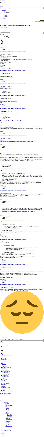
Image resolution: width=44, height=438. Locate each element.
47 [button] (2, 353)
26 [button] (2, 43)
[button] (2, 35)
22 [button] (2, 40)
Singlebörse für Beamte (9, 419)
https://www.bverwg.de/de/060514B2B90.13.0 (6, 127)
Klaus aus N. (2, 47)
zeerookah (1, 66)
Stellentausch (7, 413)
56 (5, 91)
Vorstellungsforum (8, 421)
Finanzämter (7, 411)
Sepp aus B (3, 173)
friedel (1, 199)
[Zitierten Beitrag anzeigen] (9, 208)
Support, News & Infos (9, 426)
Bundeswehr (7, 408)
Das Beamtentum (4, 435)
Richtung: (19, 339)
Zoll (6, 406)
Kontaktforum (7, 422)
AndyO (1, 215)
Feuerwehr (7, 407)
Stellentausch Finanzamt (10, 414)
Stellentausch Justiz (9, 415)
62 (5, 186)
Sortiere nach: (10, 339)
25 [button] (2, 42)
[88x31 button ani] (42, 21)
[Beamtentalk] (2, 0)
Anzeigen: (2, 339)
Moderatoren (5, 27)
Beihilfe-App (4, 432)
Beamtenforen (6, 402)
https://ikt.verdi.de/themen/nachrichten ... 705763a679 (9, 178)
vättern (1, 90)
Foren (3, 401)
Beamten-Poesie (8, 418)
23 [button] (2, 41)
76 (5, 280)
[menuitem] (7, 11)
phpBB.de (9, 393)
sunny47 (1, 185)
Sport (6, 425)
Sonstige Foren (6, 420)
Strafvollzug (7, 409)
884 (5, 236)
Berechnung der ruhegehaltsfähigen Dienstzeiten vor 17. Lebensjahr (15, 25)
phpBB (5, 391)
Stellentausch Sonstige (10, 417)
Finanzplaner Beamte (37, 21)
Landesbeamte (7, 404)
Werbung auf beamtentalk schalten (6, 430)
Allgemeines (7, 403)
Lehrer (6, 412)
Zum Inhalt (1, 6)
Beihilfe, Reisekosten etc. (9, 405)
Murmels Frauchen (2, 279)
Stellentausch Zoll (9, 416)
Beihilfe (3, 433)
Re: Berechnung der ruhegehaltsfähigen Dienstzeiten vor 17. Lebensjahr (13, 51)
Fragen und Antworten (9, 424)
